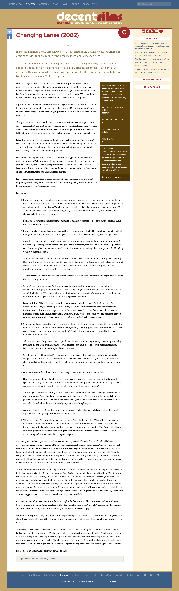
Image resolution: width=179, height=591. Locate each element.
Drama (27, 559)
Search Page (90, 4)
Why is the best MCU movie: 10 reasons (149, 64)
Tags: (20, 559)
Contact (130, 575)
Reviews (30, 4)
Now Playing (34, 575)
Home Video (15, 4)
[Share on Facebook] (9, 36)
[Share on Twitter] (9, 31)
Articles (44, 4)
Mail (65, 4)
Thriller (51, 559)
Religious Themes (39, 559)
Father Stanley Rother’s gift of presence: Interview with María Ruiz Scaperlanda (151, 53)
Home (21, 575)
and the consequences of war (152, 58)
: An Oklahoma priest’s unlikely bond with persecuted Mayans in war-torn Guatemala (152, 46)
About (75, 4)
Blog (55, 4)
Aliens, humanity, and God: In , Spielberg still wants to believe (152, 70)
